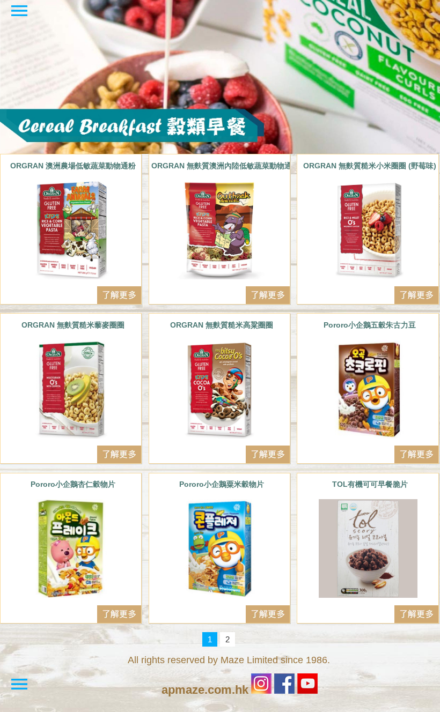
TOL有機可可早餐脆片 (370, 484)
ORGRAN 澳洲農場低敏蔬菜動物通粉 (73, 165)
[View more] (71, 230)
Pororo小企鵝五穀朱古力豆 (370, 325)
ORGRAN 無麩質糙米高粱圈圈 (221, 325)
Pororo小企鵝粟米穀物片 (221, 484)
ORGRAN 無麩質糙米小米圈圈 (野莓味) (369, 165)
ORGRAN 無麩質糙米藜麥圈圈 (72, 325)
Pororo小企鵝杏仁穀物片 (73, 484)
